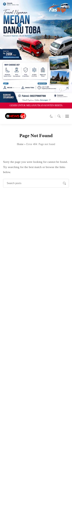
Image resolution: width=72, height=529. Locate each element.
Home (20, 144)
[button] (51, 116)
